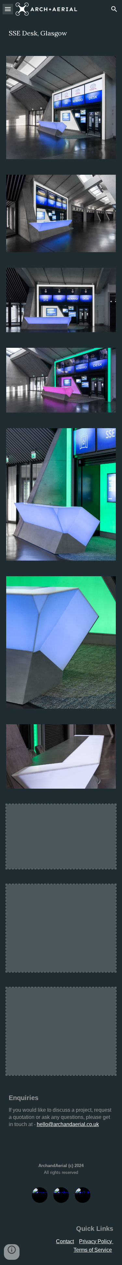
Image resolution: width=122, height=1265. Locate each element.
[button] (8, 9)
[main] (61, 33)
